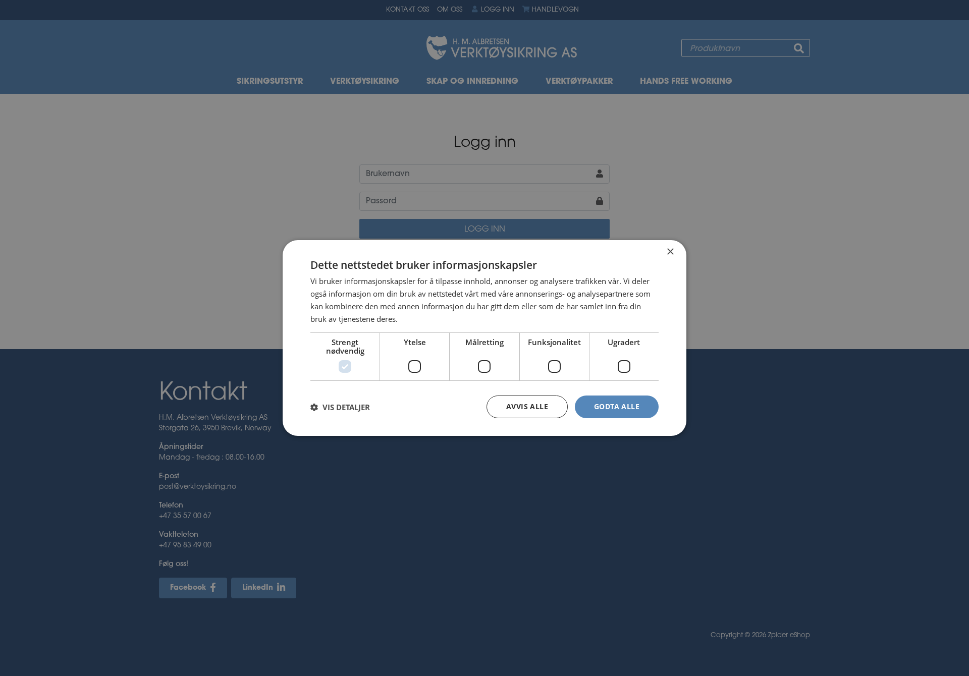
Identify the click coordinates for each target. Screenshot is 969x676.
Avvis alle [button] (527, 406)
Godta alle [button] (616, 406)
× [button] (670, 252)
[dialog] (484, 338)
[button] (340, 407)
